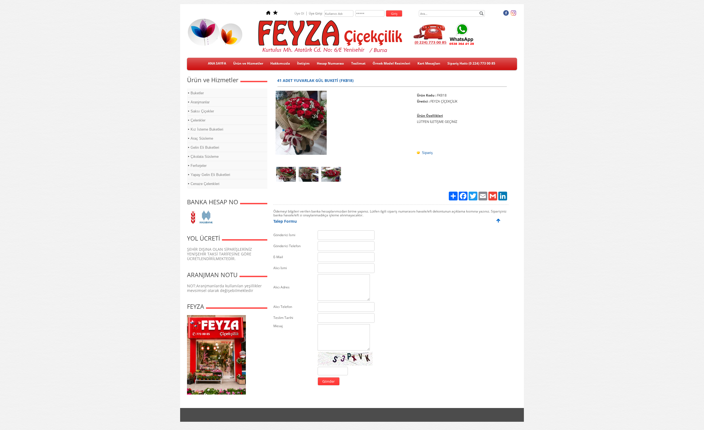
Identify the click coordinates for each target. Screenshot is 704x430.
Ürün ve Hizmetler (248, 63)
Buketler (197, 93)
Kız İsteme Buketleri (207, 129)
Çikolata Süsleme (205, 157)
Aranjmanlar (200, 102)
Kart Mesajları (428, 63)
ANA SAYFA (217, 63)
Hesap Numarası (330, 63)
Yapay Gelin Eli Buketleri (210, 175)
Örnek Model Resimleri (391, 63)
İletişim (303, 63)
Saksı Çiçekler (202, 111)
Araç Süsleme (202, 138)
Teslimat (358, 63)
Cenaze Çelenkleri (205, 184)
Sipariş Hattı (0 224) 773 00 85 (471, 63)
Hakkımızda (280, 63)
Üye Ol (299, 13)
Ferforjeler (199, 166)
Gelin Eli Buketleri (205, 147)
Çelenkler (198, 120)
